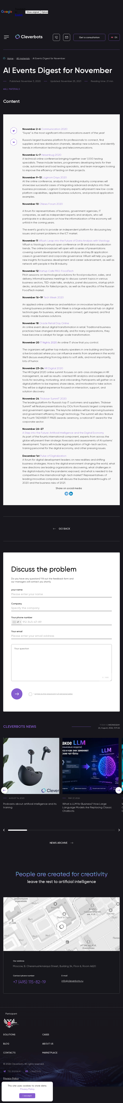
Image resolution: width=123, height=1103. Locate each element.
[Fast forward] (118, 790)
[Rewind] (4, 790)
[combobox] (16, 622)
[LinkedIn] (71, 494)
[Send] (16, 694)
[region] (61, 784)
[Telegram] (66, 494)
